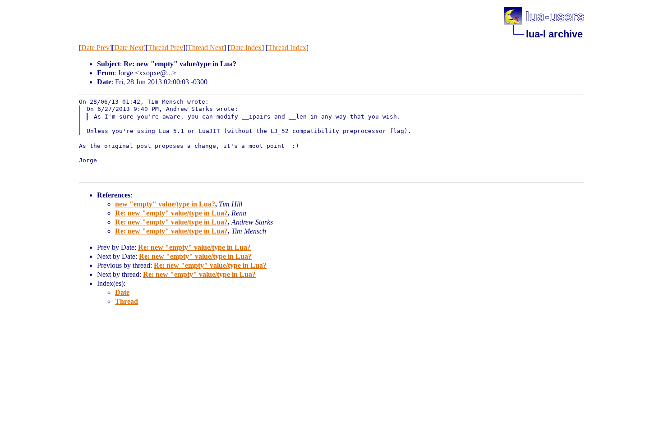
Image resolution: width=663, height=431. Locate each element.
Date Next (128, 47)
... (169, 73)
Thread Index (287, 47)
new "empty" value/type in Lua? (165, 204)
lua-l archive (554, 34)
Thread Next (206, 47)
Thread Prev (165, 47)
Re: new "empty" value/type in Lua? (171, 213)
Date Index (246, 47)
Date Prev (95, 47)
